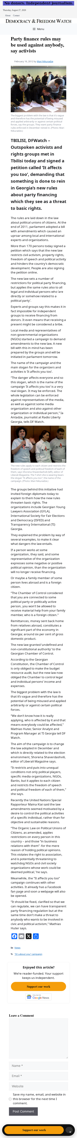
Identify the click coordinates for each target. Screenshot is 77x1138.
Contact (16, 15)
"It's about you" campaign (28, 954)
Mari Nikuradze (45, 61)
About (7, 15)
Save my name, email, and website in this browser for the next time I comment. (39, 1098)
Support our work (38, 986)
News (17, 947)
